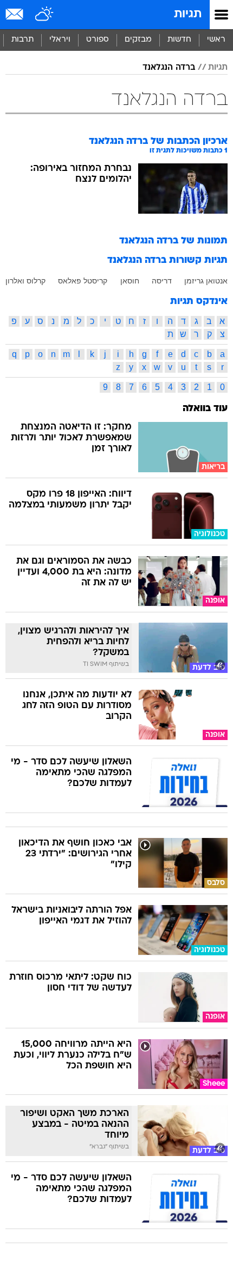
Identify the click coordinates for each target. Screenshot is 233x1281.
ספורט (97, 40)
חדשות (179, 40)
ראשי (216, 40)
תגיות (188, 14)
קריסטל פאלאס (82, 280)
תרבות (22, 40)
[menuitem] (179, 40)
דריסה (162, 280)
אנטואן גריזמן (206, 280)
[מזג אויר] (44, 14)
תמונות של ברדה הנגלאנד (173, 241)
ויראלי (59, 40)
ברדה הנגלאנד (169, 67)
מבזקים (138, 40)
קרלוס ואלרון (25, 280)
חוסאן (129, 280)
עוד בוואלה (205, 408)
